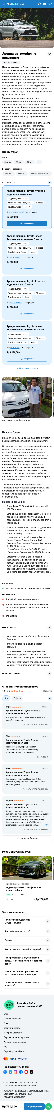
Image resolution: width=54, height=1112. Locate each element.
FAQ (5, 1046)
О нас (6, 1023)
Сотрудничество (11, 1028)
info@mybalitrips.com (14, 1097)
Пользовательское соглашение (19, 1085)
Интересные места (13, 1032)
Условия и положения (14, 1042)
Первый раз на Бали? (14, 1051)
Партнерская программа (16, 1037)
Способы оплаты (12, 1018)
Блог (5, 1014)
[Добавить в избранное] (49, 54)
